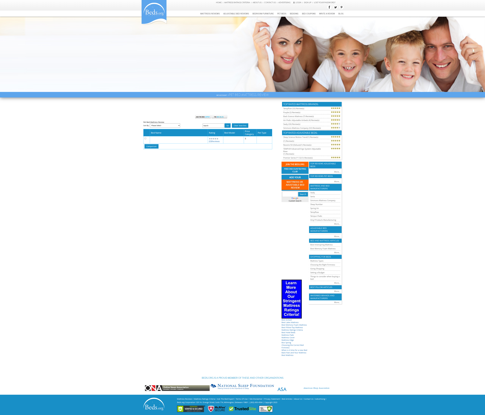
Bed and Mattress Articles (324, 240)
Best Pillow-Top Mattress (292, 327)
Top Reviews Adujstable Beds (323, 165)
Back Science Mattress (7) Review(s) (298, 116)
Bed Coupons (309, 13)
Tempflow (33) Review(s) (293, 108)
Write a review (327, 13)
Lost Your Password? (324, 2)
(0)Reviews (214, 141)
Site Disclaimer (255, 399)
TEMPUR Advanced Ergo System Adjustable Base (302, 150)
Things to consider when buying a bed (325, 277)
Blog (341, 13)
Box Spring (286, 342)
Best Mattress (287, 355)
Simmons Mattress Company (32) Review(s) (302, 128)
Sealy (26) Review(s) (291, 124)
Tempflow (314, 212)
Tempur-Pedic (316, 216)
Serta (312, 196)
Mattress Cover (288, 337)
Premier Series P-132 (292, 157)
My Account (221, 95)
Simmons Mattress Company (322, 200)
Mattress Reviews (210, 13)
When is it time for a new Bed (294, 350)
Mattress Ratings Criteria (237, 2)
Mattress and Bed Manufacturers (320, 187)
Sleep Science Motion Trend (295, 137)
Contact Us (270, 2)
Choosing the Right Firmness (322, 264)
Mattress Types (316, 261)
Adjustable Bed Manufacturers (319, 229)
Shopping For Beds (320, 256)
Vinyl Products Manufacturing (323, 220)
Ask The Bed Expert (225, 399)
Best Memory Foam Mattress (294, 325)
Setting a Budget (317, 272)
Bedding (294, 13)
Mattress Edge (288, 340)
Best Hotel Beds (288, 332)
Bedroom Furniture (263, 13)
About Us (257, 2)
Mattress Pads (288, 335)
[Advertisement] (211, 107)
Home (219, 2)
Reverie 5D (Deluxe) (291, 145)
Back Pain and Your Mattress (294, 352)
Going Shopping (317, 268)
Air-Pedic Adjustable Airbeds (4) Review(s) (301, 120)
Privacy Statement (272, 399)
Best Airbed (287, 320)
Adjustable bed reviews (236, 13)
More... (337, 171)
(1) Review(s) (312, 137)
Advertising (284, 2)
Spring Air (314, 208)
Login (298, 2)
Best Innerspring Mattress (321, 244)
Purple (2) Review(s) (291, 112)
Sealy (312, 192)
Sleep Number (316, 204)
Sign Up (307, 2)
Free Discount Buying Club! (295, 170)
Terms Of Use (242, 399)
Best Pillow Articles (321, 287)
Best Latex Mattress (290, 322)
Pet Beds (281, 13)
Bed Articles (287, 399)
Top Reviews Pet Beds (321, 176)
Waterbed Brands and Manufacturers (322, 297)
